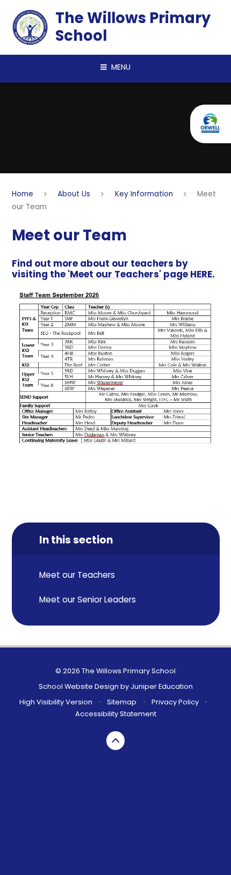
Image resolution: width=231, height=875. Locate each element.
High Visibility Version (55, 702)
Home (22, 194)
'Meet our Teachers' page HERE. (140, 274)
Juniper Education (162, 686)
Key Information (144, 194)
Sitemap (121, 702)
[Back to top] (115, 740)
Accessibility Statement (115, 713)
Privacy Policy (175, 702)
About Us (73, 194)
